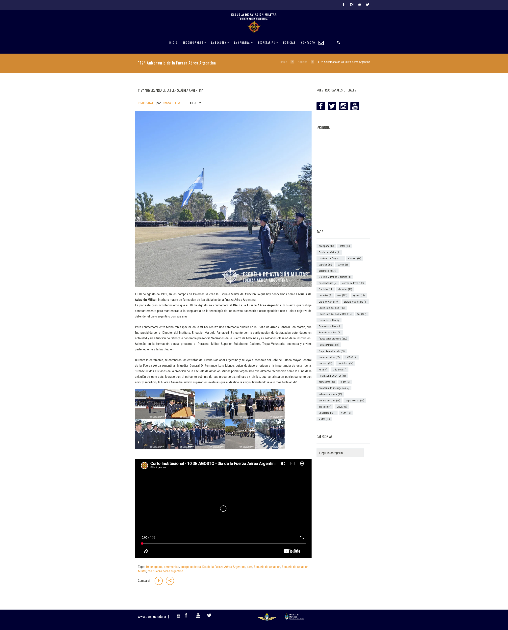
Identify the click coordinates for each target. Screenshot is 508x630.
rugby (345, 381)
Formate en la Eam (330, 332)
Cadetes (354, 258)
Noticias (289, 42)
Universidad (327, 412)
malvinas (325, 363)
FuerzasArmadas (329, 344)
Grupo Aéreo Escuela (332, 351)
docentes (325, 295)
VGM (346, 412)
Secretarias (266, 42)
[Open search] (338, 42)
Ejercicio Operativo (355, 301)
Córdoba (326, 289)
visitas (324, 418)
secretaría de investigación (334, 388)
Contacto (308, 42)
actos (345, 245)
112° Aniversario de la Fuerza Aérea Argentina (170, 90)
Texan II (325, 406)
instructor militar (329, 357)
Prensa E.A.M (171, 103)
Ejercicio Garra (328, 301)
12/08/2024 (145, 103)
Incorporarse (193, 42)
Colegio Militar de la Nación (335, 276)
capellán (325, 264)
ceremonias (171, 567)
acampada (326, 245)
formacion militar (329, 320)
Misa (323, 369)
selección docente (330, 394)
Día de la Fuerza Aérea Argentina (223, 567)
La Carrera (242, 42)
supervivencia (355, 400)
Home (283, 62)
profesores (327, 381)
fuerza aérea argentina (168, 571)
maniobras (345, 363)
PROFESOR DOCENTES (332, 375)
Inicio (173, 42)
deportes (345, 289)
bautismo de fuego (331, 258)
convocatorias (328, 283)
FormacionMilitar (330, 326)
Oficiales (339, 369)
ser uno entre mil (329, 400)
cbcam (343, 264)
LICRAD (350, 357)
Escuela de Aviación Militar (335, 314)
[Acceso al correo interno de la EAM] (322, 42)
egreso (359, 295)
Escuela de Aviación (267, 567)
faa (150, 571)
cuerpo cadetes (191, 567)
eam (249, 567)
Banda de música (329, 252)
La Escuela (218, 42)
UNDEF (342, 406)
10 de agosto (154, 567)
